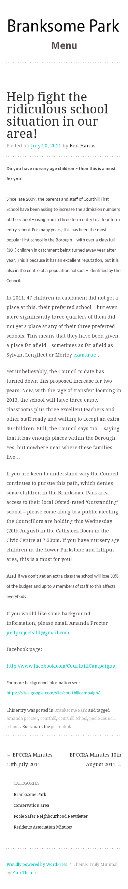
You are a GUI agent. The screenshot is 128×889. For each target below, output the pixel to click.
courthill (48, 718)
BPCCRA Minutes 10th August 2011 (96, 759)
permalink (61, 726)
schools (13, 726)
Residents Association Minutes (43, 827)
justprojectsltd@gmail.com (37, 632)
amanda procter (22, 718)
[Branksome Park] (64, 25)
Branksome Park (70, 710)
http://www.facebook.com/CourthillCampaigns (60, 666)
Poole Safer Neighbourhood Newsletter (51, 816)
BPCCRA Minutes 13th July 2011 (29, 759)
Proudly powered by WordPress (36, 864)
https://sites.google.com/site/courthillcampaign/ (53, 693)
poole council (102, 718)
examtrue (84, 355)
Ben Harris (83, 145)
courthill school (72, 718)
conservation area (31, 805)
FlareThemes (24, 872)
